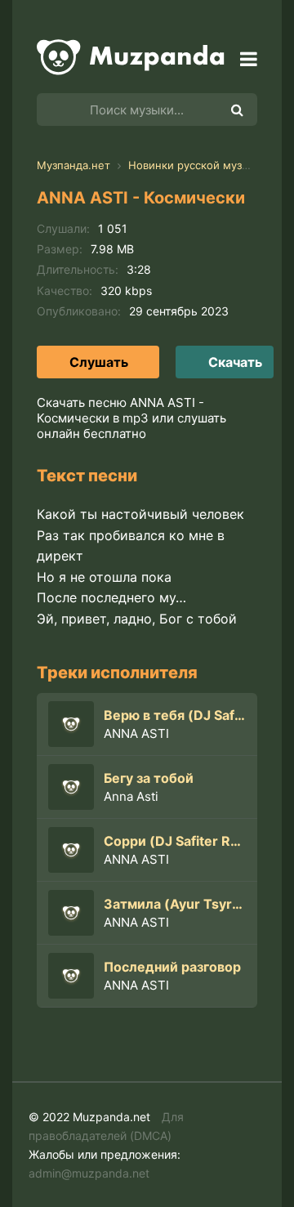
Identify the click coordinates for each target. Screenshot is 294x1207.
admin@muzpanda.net (89, 1173)
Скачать (235, 362)
